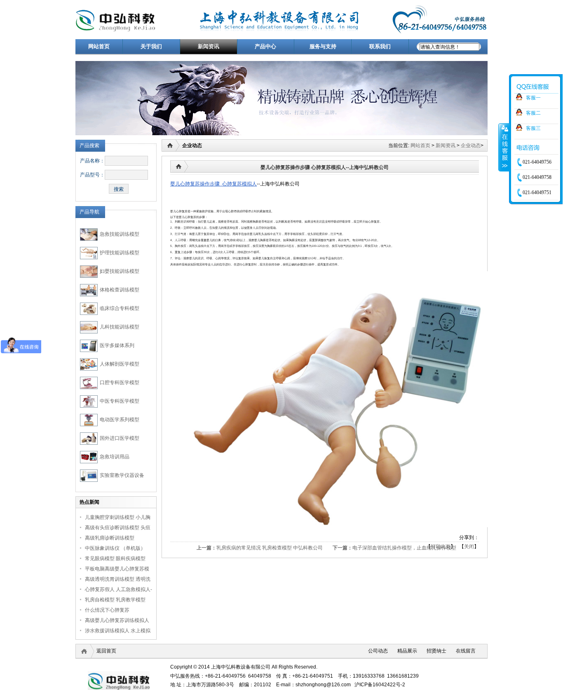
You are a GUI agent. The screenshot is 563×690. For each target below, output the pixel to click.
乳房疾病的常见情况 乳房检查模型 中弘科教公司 (269, 548)
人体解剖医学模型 (119, 364)
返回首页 (106, 651)
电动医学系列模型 (119, 419)
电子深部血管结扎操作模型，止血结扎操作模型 (404, 548)
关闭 (469, 546)
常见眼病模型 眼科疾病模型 (115, 558)
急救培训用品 (114, 457)
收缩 (504, 147)
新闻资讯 (445, 145)
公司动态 (378, 651)
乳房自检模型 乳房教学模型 (115, 600)
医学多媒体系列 (117, 345)
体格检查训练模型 (119, 290)
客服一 (533, 98)
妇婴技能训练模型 (119, 271)
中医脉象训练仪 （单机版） (115, 548)
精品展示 (407, 651)
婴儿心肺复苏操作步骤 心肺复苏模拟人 (213, 184)
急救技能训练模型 (119, 234)
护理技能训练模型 (119, 253)
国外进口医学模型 (119, 438)
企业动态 (471, 145)
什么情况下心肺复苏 (107, 610)
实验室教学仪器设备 (122, 475)
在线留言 (466, 651)
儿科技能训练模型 (119, 327)
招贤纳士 (436, 651)
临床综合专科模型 (119, 308)
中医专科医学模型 (119, 401)
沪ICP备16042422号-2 (379, 685)
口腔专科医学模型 (119, 382)
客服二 (533, 113)
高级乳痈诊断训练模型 (109, 538)
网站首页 (420, 145)
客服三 (533, 128)
